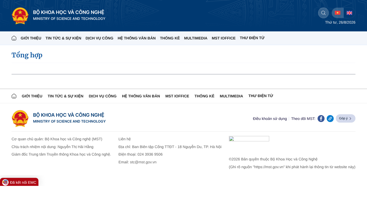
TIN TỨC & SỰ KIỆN (63, 38)
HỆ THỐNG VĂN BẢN (137, 38)
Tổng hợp (27, 55)
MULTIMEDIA (195, 38)
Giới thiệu (31, 38)
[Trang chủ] (14, 38)
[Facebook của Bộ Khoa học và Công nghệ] (321, 118)
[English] (349, 13)
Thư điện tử (261, 96)
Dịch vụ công (99, 38)
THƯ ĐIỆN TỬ (252, 38)
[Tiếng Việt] (337, 13)
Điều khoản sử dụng (270, 118)
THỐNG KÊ (170, 38)
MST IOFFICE (224, 38)
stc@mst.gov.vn (143, 162)
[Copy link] (330, 118)
